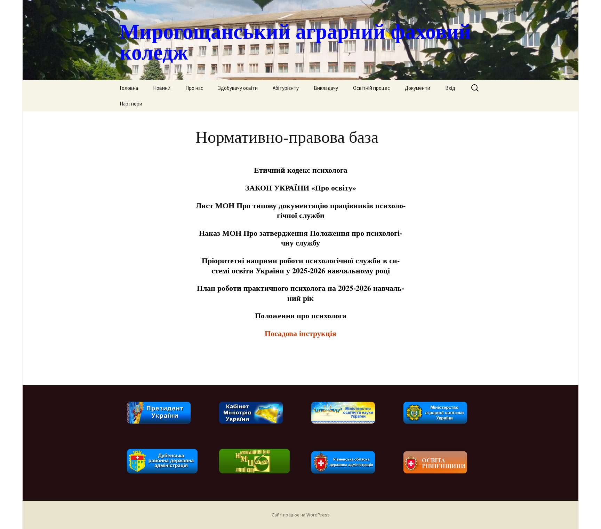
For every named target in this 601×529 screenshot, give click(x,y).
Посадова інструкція (300, 333)
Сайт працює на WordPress (301, 515)
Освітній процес (371, 88)
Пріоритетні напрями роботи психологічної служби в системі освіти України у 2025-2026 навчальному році (301, 265)
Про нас (194, 88)
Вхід (450, 88)
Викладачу (326, 88)
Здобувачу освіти (238, 88)
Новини (161, 88)
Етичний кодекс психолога (300, 170)
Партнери (131, 103)
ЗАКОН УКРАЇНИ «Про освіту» (300, 187)
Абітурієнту (286, 88)
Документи (417, 88)
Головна (129, 88)
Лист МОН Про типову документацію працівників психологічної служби (301, 210)
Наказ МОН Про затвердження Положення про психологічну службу (300, 238)
